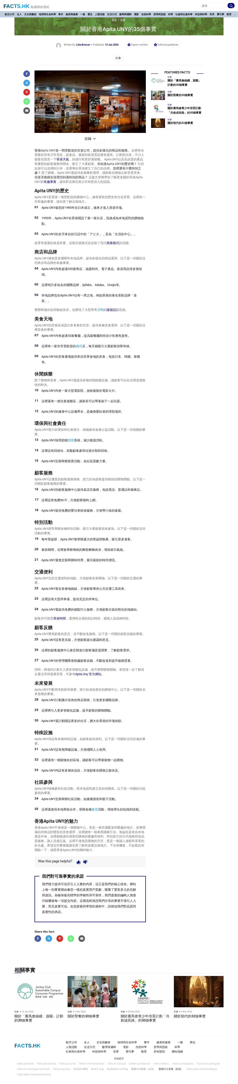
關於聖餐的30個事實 (180, 95)
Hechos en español (182, 1063)
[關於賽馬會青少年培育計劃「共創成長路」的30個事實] (158, 108)
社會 (122, 19)
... (235, 14)
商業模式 (113, 243)
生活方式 (112, 14)
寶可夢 (220, 14)
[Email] (26, 110)
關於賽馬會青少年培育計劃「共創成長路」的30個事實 (145, 1018)
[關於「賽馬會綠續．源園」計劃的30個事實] (158, 80)
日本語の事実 (80, 1069)
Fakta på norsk (67, 1063)
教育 (229, 14)
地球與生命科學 (47, 14)
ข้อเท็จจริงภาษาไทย (117, 1069)
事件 (60, 14)
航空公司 (9, 14)
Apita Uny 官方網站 (88, 674)
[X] (26, 83)
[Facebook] (26, 73)
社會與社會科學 (184, 14)
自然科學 (146, 14)
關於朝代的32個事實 (180, 123)
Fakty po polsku (61, 1069)
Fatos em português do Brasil (33, 1069)
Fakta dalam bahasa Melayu (201, 1069)
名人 (19, 14)
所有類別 (159, 1051)
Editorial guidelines (168, 44)
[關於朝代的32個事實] (158, 123)
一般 (82, 14)
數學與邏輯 (125, 14)
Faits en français (117, 1063)
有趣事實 (50, 182)
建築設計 (113, 310)
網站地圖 (177, 1051)
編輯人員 (126, 895)
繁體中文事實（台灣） (143, 1069)
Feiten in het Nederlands (92, 1063)
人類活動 (100, 14)
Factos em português (208, 1063)
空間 (100, 310)
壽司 (79, 346)
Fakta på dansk (25, 1063)
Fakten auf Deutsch (139, 1063)
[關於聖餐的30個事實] (158, 95)
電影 (136, 14)
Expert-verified (139, 44)
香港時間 (59, 618)
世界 (212, 14)
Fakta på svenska (46, 1063)
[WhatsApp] (26, 101)
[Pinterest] (26, 92)
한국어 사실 (97, 1069)
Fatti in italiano (161, 1063)
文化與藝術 (30, 14)
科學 (170, 14)
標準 (73, 895)
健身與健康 (72, 14)
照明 (71, 440)
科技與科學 (201, 14)
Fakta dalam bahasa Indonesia (34, 1074)
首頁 (114, 19)
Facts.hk (16, 6)
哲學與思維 (159, 14)
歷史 (90, 14)
